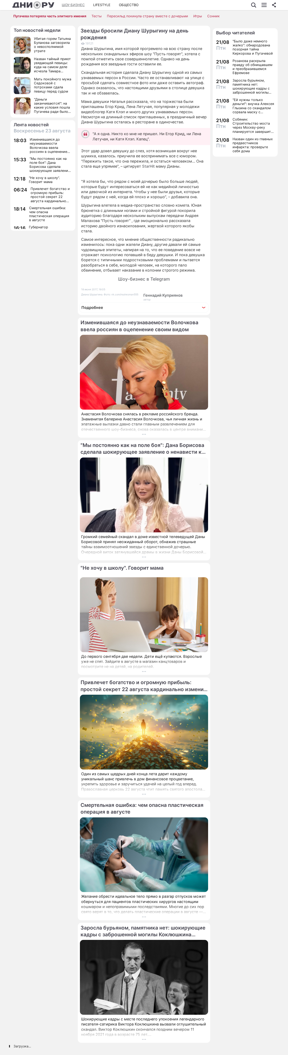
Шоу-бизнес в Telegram (144, 279)
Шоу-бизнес (73, 5)
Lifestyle (101, 5)
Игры (197, 16)
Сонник (213, 16)
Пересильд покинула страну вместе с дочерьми (147, 16)
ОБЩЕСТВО (129, 5)
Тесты (97, 16)
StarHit (148, 166)
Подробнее (92, 307)
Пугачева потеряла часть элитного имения (49, 16)
